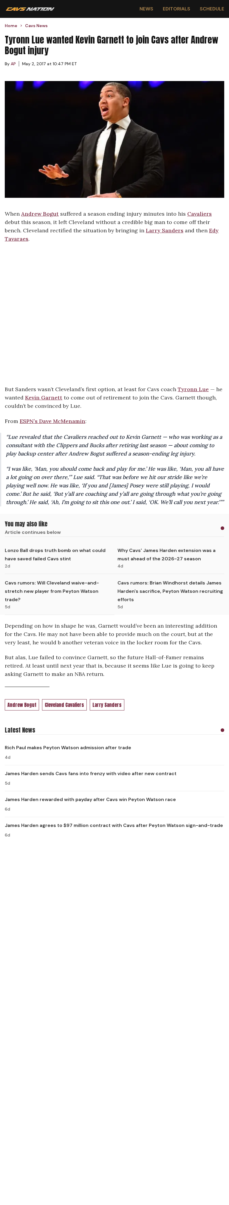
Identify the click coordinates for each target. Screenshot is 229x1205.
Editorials (176, 9)
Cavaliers (199, 213)
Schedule (212, 9)
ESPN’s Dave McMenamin (52, 421)
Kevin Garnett (43, 397)
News (146, 9)
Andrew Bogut (40, 213)
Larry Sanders (164, 230)
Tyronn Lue (193, 389)
